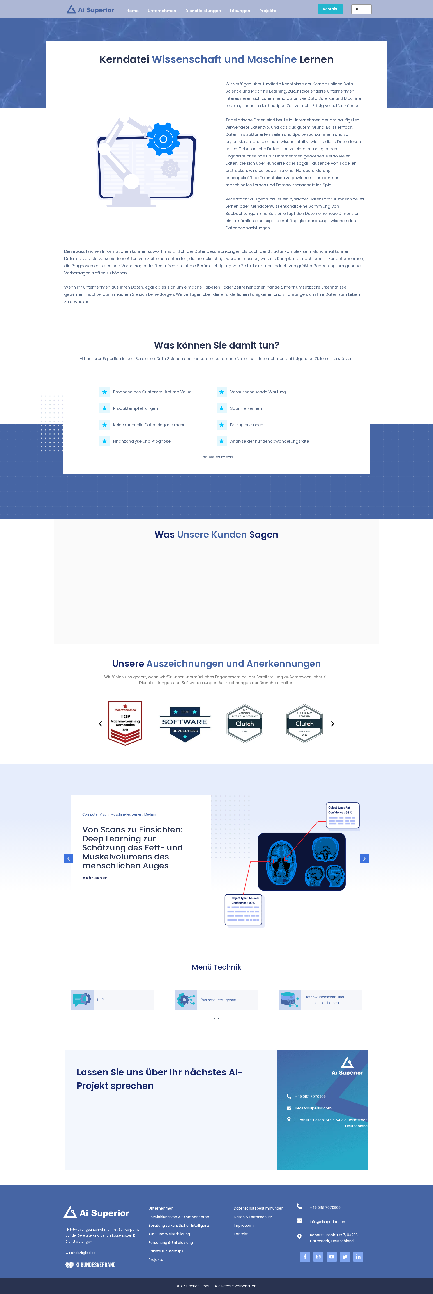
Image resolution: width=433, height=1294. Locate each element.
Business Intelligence (218, 1000)
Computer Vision (95, 814)
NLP (100, 1000)
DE (356, 9)
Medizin (150, 814)
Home (132, 11)
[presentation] (214, 1018)
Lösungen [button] (240, 11)
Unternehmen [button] (162, 11)
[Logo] (90, 9)
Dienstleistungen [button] (203, 11)
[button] (100, 723)
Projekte (267, 11)
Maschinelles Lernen (126, 814)
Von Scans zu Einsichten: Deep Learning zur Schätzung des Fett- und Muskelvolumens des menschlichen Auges (132, 847)
